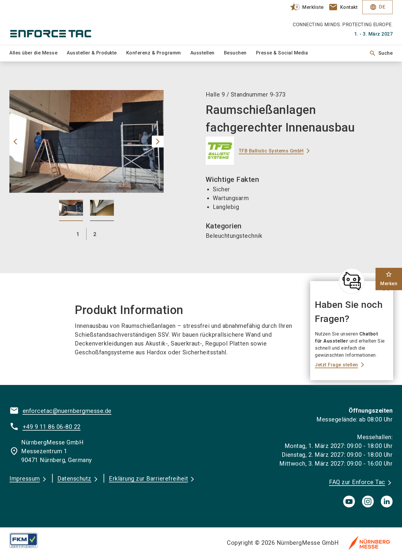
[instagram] (368, 501)
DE (377, 7)
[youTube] (349, 501)
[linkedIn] (387, 501)
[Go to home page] (53, 22)
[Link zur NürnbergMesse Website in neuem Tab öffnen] (369, 542)
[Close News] (352, 281)
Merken (388, 278)
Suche (381, 53)
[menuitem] (38, 53)
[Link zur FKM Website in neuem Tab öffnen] (28, 540)
